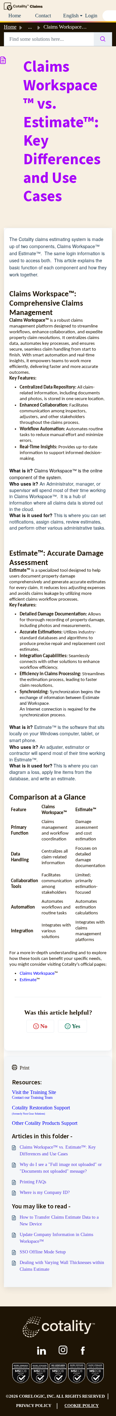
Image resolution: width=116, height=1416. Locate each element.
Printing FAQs (33, 1181)
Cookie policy (81, 1405)
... (30, 27)
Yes (76, 1026)
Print (24, 1068)
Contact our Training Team (32, 1097)
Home (14, 15)
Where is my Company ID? (45, 1192)
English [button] (71, 15)
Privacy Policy (33, 1405)
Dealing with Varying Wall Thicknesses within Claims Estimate (62, 1266)
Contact (43, 15)
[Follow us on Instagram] (63, 1350)
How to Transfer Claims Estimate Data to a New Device (59, 1220)
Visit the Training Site (34, 1092)
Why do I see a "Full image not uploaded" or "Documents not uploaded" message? (61, 1168)
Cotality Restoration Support (41, 1110)
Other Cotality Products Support (44, 1123)
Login (91, 15)
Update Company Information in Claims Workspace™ (56, 1238)
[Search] (103, 39)
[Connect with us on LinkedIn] (41, 1351)
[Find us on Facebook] (82, 1351)
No (43, 1026)
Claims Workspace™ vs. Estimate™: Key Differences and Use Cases (58, 1150)
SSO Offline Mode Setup (43, 1252)
